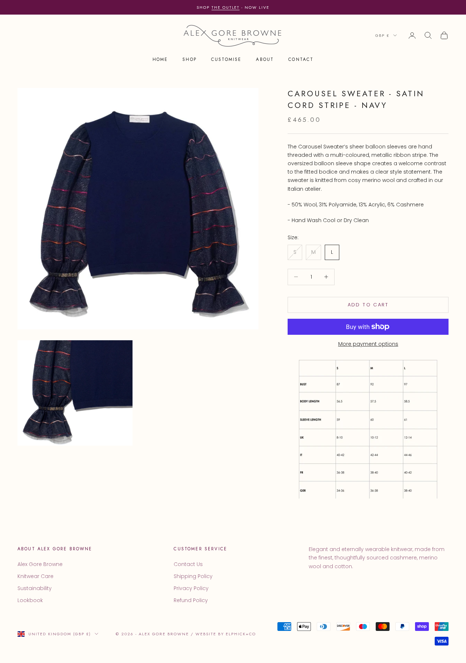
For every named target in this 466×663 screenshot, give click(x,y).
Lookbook (30, 600)
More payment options (368, 344)
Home (160, 60)
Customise (226, 60)
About (265, 60)
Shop (189, 60)
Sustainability (34, 588)
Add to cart (368, 304)
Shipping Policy (193, 576)
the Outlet (226, 7)
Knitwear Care (35, 576)
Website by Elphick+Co (226, 634)
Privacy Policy (191, 588)
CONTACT (300, 60)
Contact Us (188, 564)
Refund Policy (191, 600)
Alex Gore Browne (40, 564)
